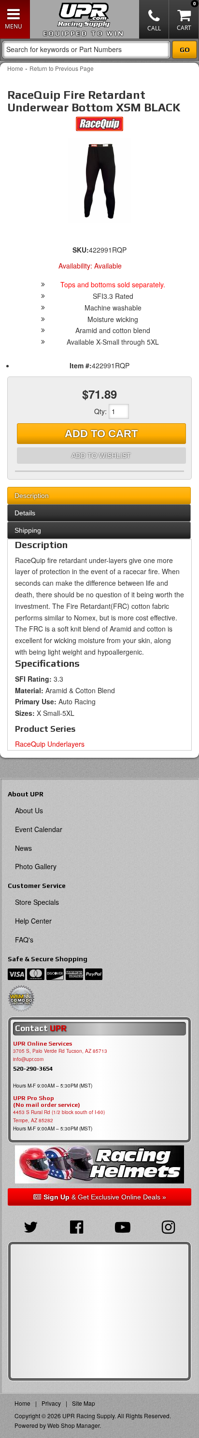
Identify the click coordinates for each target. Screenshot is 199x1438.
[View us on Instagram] (168, 1225)
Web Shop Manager (73, 1425)
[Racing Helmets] (99, 1164)
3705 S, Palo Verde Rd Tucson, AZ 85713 (60, 1051)
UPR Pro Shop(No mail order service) (46, 1101)
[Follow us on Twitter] (31, 1225)
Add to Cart (101, 434)
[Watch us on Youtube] (122, 1225)
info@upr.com (28, 1059)
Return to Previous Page (61, 68)
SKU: (80, 250)
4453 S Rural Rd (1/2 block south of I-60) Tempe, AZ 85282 (59, 1116)
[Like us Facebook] (77, 1225)
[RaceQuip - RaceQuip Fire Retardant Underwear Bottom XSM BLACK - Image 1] (99, 180)
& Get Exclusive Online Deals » (104, 1197)
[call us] (154, 19)
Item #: (81, 365)
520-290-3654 (33, 1068)
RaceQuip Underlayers (50, 744)
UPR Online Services (42, 1043)
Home (15, 68)
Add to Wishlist (101, 455)
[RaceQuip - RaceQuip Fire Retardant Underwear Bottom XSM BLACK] (99, 126)
